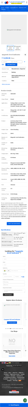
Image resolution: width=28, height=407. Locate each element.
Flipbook (21, 372)
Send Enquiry (14, 405)
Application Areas (14, 374)
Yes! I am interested (14, 223)
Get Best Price (11, 64)
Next (24, 345)
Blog (10, 372)
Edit (23, 276)
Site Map (15, 380)
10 (19, 328)
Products (7, 7)
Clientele (13, 375)
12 (22, 328)
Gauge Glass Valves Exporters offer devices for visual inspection (12, 352)
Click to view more (6, 84)
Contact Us (21, 379)
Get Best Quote (12, 322)
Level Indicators (14, 7)
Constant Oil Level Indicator (12, 319)
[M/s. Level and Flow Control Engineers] (14, 2)
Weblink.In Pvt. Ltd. (18, 387)
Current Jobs (13, 379)
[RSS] (20, 380)
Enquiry (9, 380)
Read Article (12, 356)
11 (20, 328)
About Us (15, 372)
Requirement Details (7, 287)
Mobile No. (5, 268)
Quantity (4, 273)
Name (4, 256)
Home (2, 7)
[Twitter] (3, 369)
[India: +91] (5, 270)
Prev (4, 345)
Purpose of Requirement (8, 279)
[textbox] (17, 61)
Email (4, 262)
